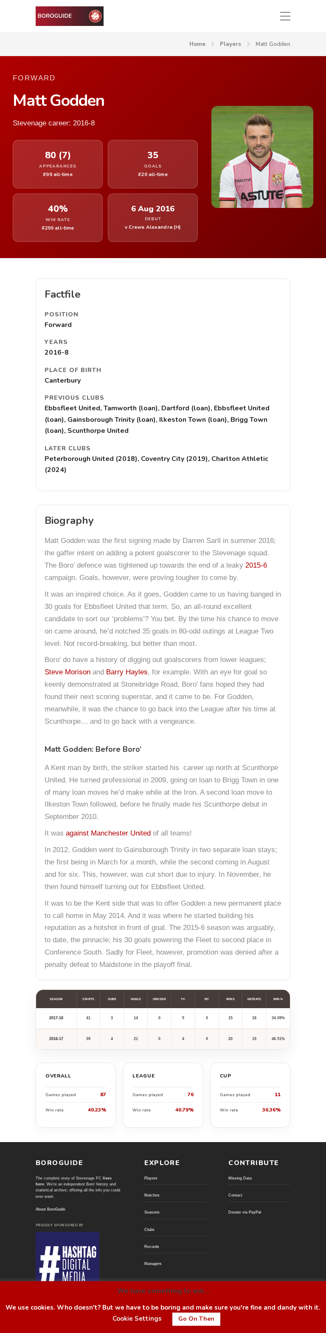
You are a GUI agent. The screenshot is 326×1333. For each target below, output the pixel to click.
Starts (88, 999)
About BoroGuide (50, 1209)
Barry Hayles (127, 672)
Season (56, 999)
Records (151, 1247)
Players (230, 44)
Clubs (149, 1230)
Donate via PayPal (244, 1212)
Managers (153, 1264)
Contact (235, 1195)
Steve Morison (67, 672)
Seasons (152, 1212)
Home (197, 44)
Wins (230, 999)
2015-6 (256, 565)
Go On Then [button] (196, 1319)
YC (183, 999)
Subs (112, 999)
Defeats (254, 999)
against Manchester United (108, 833)
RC (207, 999)
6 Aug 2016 (152, 209)
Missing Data (240, 1178)
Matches (152, 1195)
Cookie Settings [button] (137, 1318)
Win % (278, 999)
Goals (136, 999)
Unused (159, 999)
